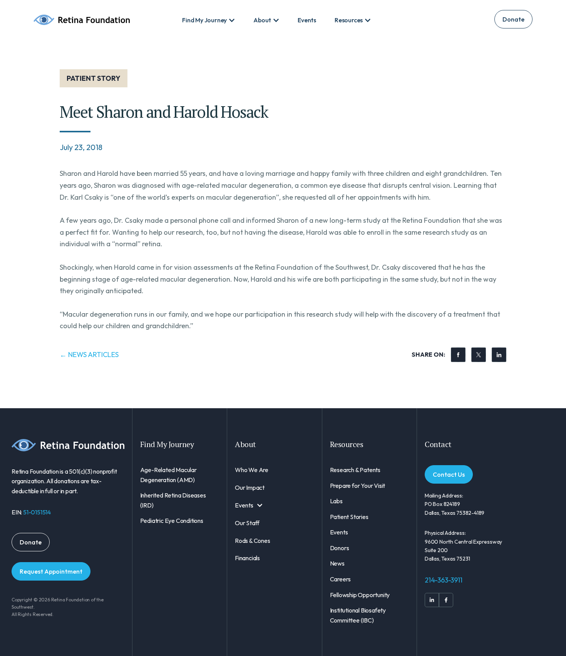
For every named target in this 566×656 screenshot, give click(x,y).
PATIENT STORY (94, 78)
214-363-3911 (443, 580)
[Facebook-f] (446, 600)
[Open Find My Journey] (232, 20)
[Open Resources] (368, 20)
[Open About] (276, 20)
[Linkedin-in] (432, 600)
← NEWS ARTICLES (89, 354)
